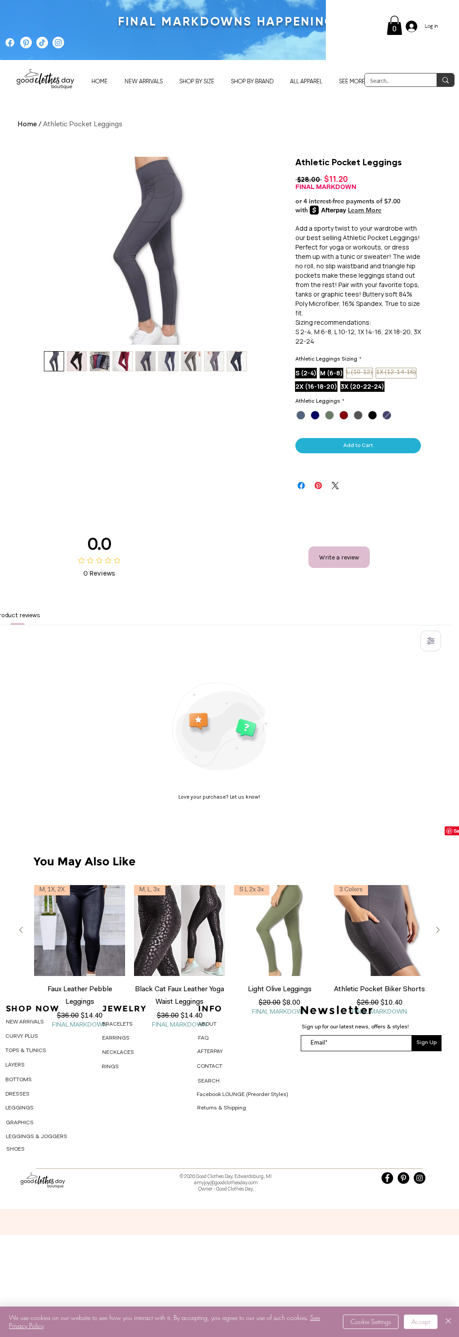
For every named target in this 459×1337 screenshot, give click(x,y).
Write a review (339, 557)
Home (27, 124)
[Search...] (445, 79)
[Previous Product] (21, 929)
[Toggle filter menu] (430, 641)
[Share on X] (335, 485)
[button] (394, 25)
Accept (420, 1321)
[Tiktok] (42, 42)
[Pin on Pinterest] (318, 485)
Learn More (364, 210)
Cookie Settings (371, 1321)
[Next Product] (438, 929)
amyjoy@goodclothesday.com (226, 1183)
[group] (229, 958)
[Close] (448, 1322)
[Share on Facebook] (301, 485)
